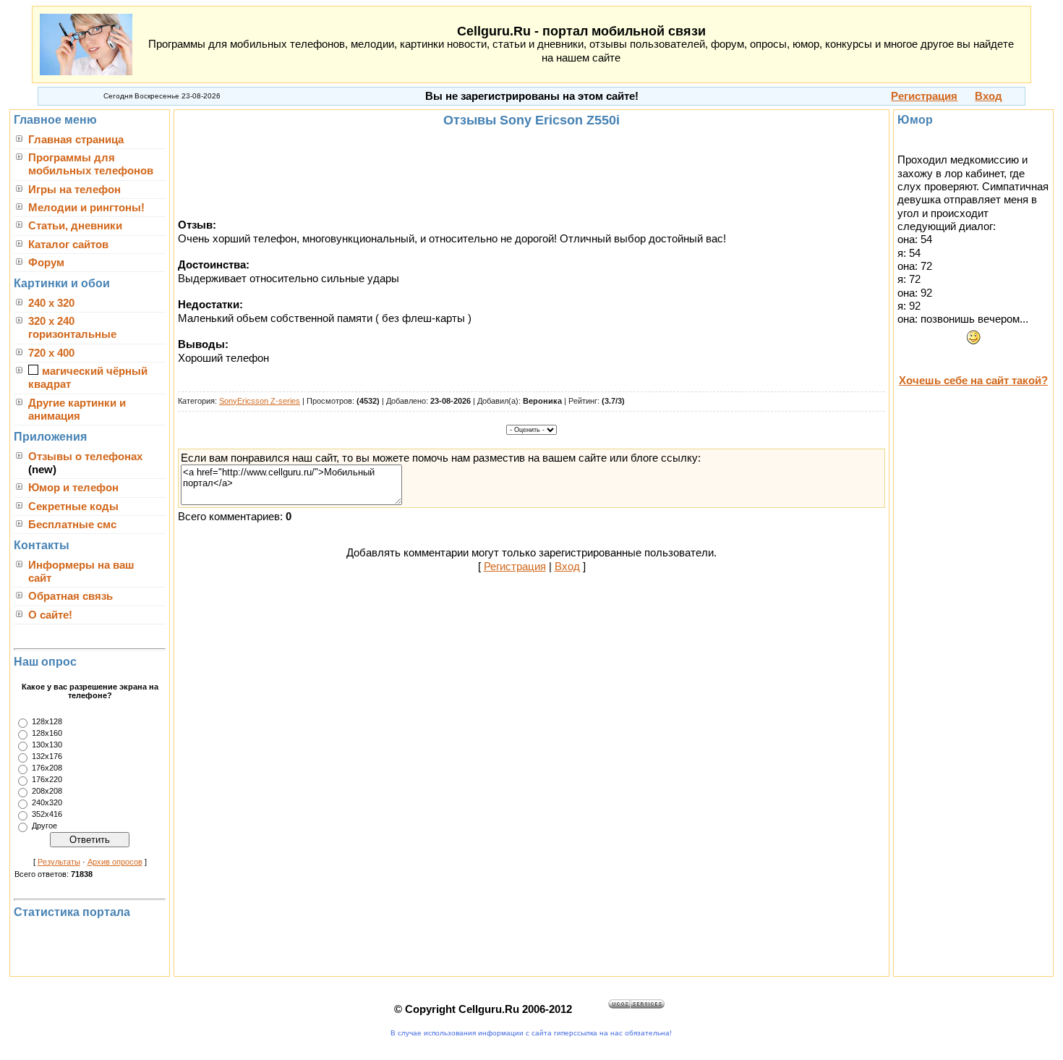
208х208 (47, 790)
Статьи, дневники (75, 226)
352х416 (47, 814)
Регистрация (515, 566)
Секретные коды (73, 506)
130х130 (47, 744)
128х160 (47, 733)
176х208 (47, 767)
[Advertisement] (531, 172)
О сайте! (50, 615)
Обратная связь (70, 596)
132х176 (47, 756)
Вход (567, 566)
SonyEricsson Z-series (259, 401)
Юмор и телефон (73, 487)
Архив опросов (114, 861)
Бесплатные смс (72, 524)
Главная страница (76, 139)
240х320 (47, 802)
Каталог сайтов (68, 244)
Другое (44, 825)
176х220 (47, 779)
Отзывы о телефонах (85, 456)
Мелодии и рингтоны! (86, 207)
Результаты (59, 861)
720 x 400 (51, 353)
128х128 (47, 721)
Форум (46, 262)
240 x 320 (51, 303)
